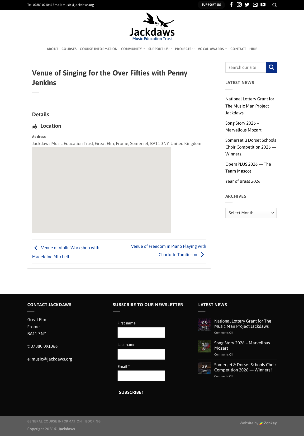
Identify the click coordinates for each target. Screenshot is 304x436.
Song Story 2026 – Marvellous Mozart (243, 126)
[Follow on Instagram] (239, 5)
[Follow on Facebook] (231, 5)
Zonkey (270, 423)
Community (131, 49)
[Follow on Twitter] (247, 5)
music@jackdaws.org (52, 358)
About (52, 49)
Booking (92, 421)
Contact (238, 49)
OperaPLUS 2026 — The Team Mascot (248, 167)
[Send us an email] (255, 5)
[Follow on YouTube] (263, 5)
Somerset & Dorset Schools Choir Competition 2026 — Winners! (250, 147)
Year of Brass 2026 (243, 181)
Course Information (99, 49)
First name (127, 323)
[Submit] (271, 67)
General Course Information (54, 421)
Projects (183, 49)
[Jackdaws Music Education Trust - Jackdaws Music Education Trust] (152, 26)
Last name (126, 344)
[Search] (274, 5)
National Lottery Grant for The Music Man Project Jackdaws (249, 105)
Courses (69, 49)
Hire (253, 49)
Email (124, 366)
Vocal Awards (211, 49)
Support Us (158, 49)
